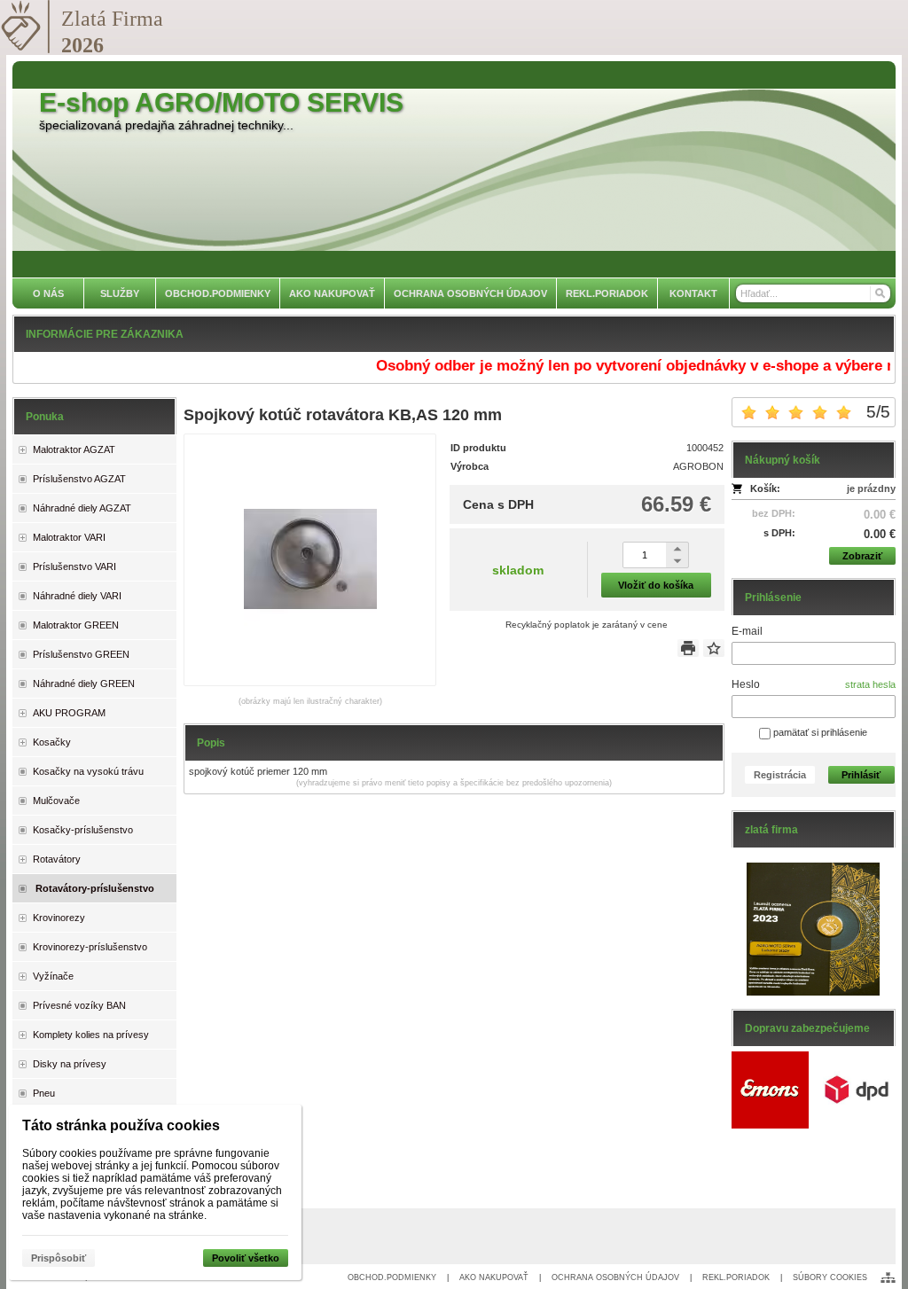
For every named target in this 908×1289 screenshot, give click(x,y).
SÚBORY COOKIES (830, 1277)
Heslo (746, 684)
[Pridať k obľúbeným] (713, 648)
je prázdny (871, 488)
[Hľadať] (879, 293)
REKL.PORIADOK (736, 1277)
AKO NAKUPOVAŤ (493, 1277)
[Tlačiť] (688, 648)
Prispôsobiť (58, 1258)
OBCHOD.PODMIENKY (392, 1277)
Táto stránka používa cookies (121, 1125)
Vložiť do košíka (655, 585)
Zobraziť (862, 556)
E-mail (747, 631)
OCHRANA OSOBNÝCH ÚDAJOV (615, 1277)
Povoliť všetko (245, 1258)
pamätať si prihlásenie (819, 732)
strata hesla (870, 684)
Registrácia (780, 774)
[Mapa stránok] (888, 1277)
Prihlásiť (861, 774)
